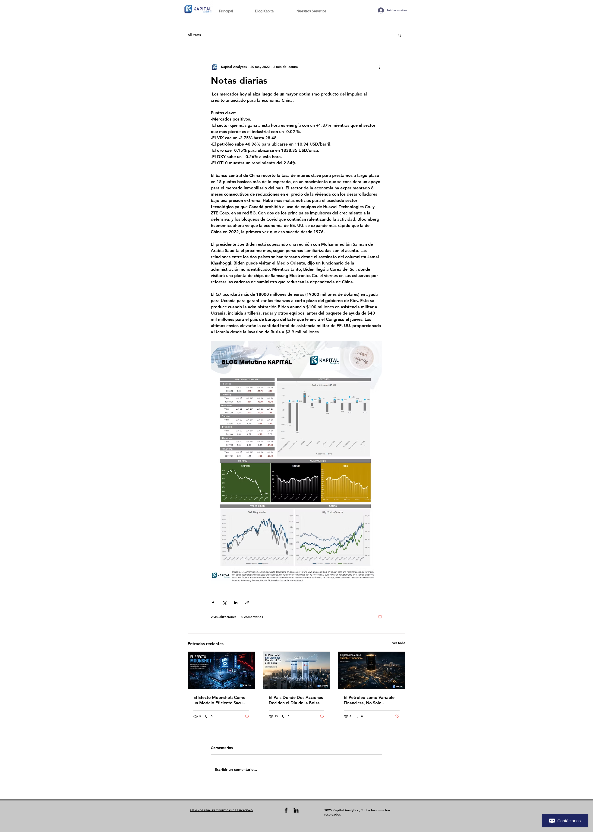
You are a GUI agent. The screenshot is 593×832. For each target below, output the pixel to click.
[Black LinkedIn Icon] (296, 810)
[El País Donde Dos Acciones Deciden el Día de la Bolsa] (296, 670)
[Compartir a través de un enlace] (247, 602)
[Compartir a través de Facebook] (213, 602)
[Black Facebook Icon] (286, 810)
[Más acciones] (379, 67)
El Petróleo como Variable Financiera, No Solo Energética (369, 700)
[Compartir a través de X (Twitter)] (224, 602)
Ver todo (398, 643)
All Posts (194, 35)
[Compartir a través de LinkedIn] (235, 602)
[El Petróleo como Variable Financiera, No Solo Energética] (371, 670)
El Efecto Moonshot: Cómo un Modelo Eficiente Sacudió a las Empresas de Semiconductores (221, 700)
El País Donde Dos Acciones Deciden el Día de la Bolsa (296, 700)
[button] (399, 35)
